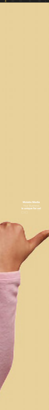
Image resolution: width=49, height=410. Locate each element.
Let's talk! (25, 212)
